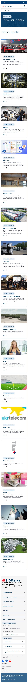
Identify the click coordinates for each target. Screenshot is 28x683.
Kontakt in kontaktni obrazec (11, 634)
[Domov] (2, 9)
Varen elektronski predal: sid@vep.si (11, 628)
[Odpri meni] (24, 6)
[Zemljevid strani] (4, 2)
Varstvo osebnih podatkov (7, 666)
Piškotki (3, 668)
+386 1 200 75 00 (9, 631)
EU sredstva (7, 641)
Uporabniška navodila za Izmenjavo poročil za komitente (13, 656)
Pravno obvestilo (5, 663)
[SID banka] (7, 6)
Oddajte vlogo (8, 646)
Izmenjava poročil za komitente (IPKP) (12, 651)
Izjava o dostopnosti (6, 671)
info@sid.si (7, 625)
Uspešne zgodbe (7, 10)
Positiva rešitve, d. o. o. (11, 679)
